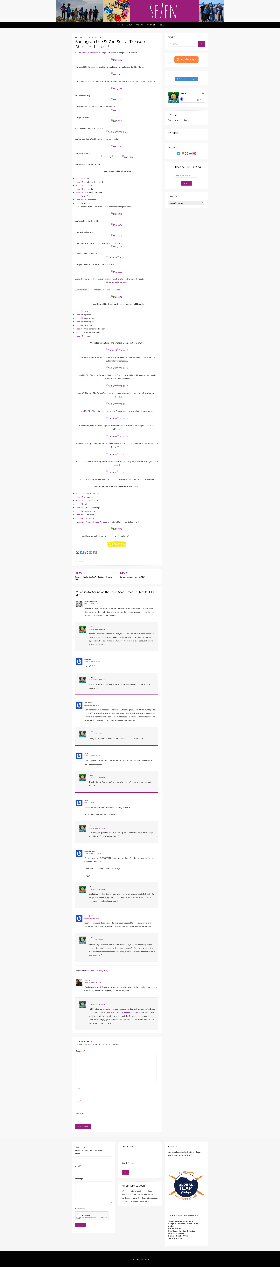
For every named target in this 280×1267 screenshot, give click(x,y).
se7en (91, 626)
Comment (80, 1051)
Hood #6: (79, 196)
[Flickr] (190, 153)
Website (79, 1113)
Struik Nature (174, 1228)
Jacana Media (175, 1238)
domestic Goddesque (90, 601)
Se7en (147, 1259)
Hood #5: (79, 192)
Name (78, 1088)
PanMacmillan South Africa (181, 1231)
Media (161, 25)
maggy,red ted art (89, 851)
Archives (140, 25)
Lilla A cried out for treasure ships (92, 52)
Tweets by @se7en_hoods (178, 120)
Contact (151, 25)
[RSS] (182, 153)
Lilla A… (140, 67)
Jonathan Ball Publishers (180, 1221)
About (129, 25)
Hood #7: (79, 199)
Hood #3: (79, 185)
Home (120, 25)
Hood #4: (79, 189)
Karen (86, 753)
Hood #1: (79, 178)
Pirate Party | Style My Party (96, 970)
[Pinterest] (186, 153)
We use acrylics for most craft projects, (123, 1012)
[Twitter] (178, 153)
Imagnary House (176, 1233)
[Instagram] (194, 153)
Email (78, 1101)
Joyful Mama (88, 702)
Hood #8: (79, 203)
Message (79, 1178)
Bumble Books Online (179, 1236)
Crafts (85, 561)
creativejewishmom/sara (91, 916)
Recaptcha (80, 1209)
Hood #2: (79, 182)
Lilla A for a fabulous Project (94, 522)
